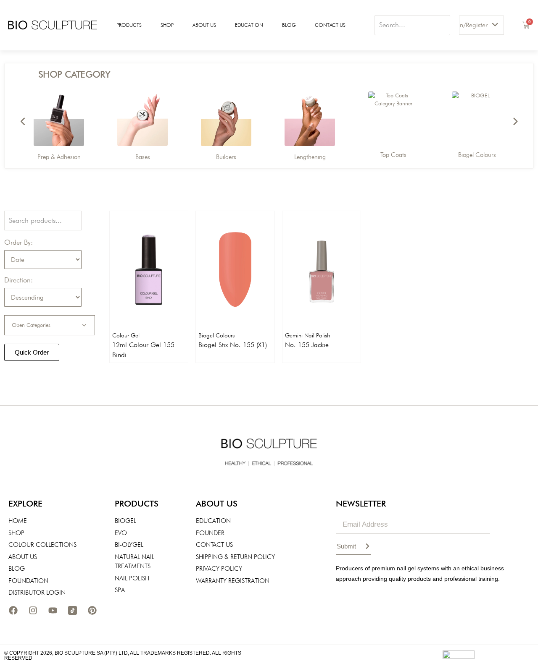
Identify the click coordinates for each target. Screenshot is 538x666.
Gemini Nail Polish (307, 335)
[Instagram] (33, 610)
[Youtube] (52, 610)
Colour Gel (126, 335)
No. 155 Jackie (307, 345)
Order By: (18, 242)
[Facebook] (13, 610)
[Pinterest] (92, 610)
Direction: (18, 280)
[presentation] (23, 122)
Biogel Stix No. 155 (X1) (232, 345)
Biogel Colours (216, 335)
